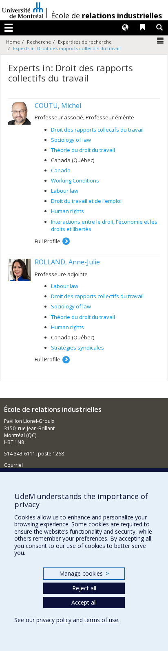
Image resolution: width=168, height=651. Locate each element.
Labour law (64, 190)
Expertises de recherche (85, 42)
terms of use (101, 620)
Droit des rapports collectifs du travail (97, 129)
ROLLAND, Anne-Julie (67, 261)
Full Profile (47, 241)
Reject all (84, 588)
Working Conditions (75, 180)
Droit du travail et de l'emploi (86, 201)
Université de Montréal (23, 10)
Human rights (67, 211)
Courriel (13, 465)
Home (13, 42)
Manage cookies (83, 573)
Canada (61, 170)
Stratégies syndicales (77, 347)
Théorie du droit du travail (83, 150)
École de (106, 15)
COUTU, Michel (58, 105)
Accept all (84, 602)
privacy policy (53, 620)
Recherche (39, 42)
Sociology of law (71, 139)
